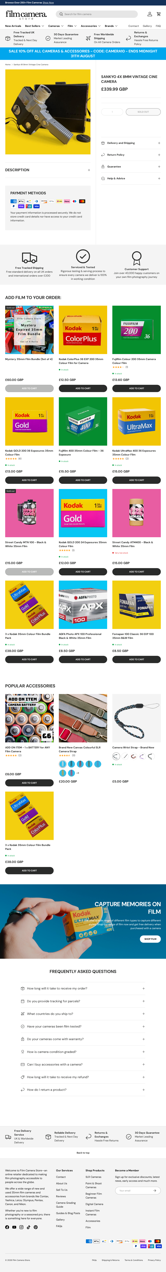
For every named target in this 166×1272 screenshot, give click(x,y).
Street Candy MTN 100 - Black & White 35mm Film (25, 544)
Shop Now (48, 2)
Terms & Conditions (134, 1260)
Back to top (83, 1152)
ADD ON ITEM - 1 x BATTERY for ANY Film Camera (27, 749)
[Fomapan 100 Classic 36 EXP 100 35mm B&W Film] (136, 605)
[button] (131, 121)
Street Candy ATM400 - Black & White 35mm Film (132, 544)
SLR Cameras (93, 1177)
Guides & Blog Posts (68, 1213)
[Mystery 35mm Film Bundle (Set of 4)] (29, 330)
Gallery (147, 26)
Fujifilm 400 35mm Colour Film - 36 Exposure (81, 452)
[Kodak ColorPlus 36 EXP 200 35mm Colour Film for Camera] (83, 330)
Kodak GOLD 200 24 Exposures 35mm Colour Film (83, 544)
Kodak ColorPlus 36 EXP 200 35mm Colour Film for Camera (81, 361)
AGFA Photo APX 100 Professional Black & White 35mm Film (80, 636)
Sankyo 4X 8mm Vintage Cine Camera (31, 65)
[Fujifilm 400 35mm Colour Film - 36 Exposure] (83, 421)
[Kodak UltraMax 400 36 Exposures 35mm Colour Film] (136, 421)
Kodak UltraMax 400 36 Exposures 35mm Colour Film (134, 452)
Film (88, 1227)
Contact (133, 26)
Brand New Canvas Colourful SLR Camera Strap (80, 749)
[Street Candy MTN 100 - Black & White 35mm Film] (29, 513)
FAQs (59, 1226)
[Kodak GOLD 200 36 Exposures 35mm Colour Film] (29, 421)
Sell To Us (61, 1190)
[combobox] (97, 14)
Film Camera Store (21, 1260)
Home (8, 65)
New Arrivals (13, 26)
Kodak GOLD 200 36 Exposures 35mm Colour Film (29, 452)
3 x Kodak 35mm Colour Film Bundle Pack (27, 636)
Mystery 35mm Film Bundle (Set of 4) (29, 359)
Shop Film (150, 939)
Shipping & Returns (110, 1260)
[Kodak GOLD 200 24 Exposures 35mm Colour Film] (83, 513)
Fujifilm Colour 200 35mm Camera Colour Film (134, 361)
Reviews (61, 1196)
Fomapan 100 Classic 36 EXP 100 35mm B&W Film (133, 636)
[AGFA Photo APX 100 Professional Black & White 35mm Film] (83, 605)
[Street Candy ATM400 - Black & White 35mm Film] (136, 513)
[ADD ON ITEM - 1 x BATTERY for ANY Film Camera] (29, 718)
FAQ (158, 26)
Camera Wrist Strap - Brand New (133, 747)
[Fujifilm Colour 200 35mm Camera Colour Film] (136, 330)
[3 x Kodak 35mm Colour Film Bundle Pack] (29, 605)
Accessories (93, 1221)
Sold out (143, 111)
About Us (61, 1183)
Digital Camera (94, 1204)
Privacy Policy (154, 1260)
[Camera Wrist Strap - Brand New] (136, 718)
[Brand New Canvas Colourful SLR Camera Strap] (83, 718)
